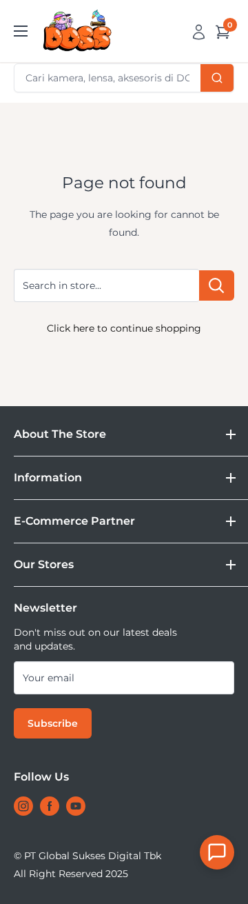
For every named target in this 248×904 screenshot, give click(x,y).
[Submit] (217, 78)
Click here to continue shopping (124, 328)
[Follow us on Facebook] (49, 806)
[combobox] (124, 77)
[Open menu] (21, 31)
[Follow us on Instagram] (23, 806)
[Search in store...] (216, 285)
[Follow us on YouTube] (75, 806)
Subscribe (53, 723)
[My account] (198, 31)
